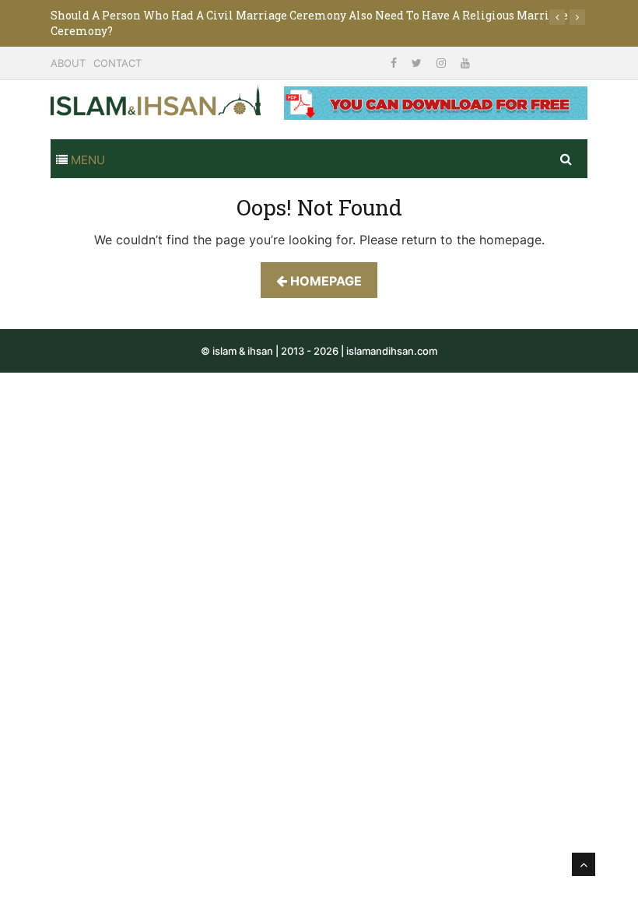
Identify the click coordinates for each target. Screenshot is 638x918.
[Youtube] (465, 62)
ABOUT (68, 63)
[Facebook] (395, 62)
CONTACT (117, 63)
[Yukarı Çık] (583, 864)
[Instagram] (442, 62)
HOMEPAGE (324, 281)
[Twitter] (418, 62)
